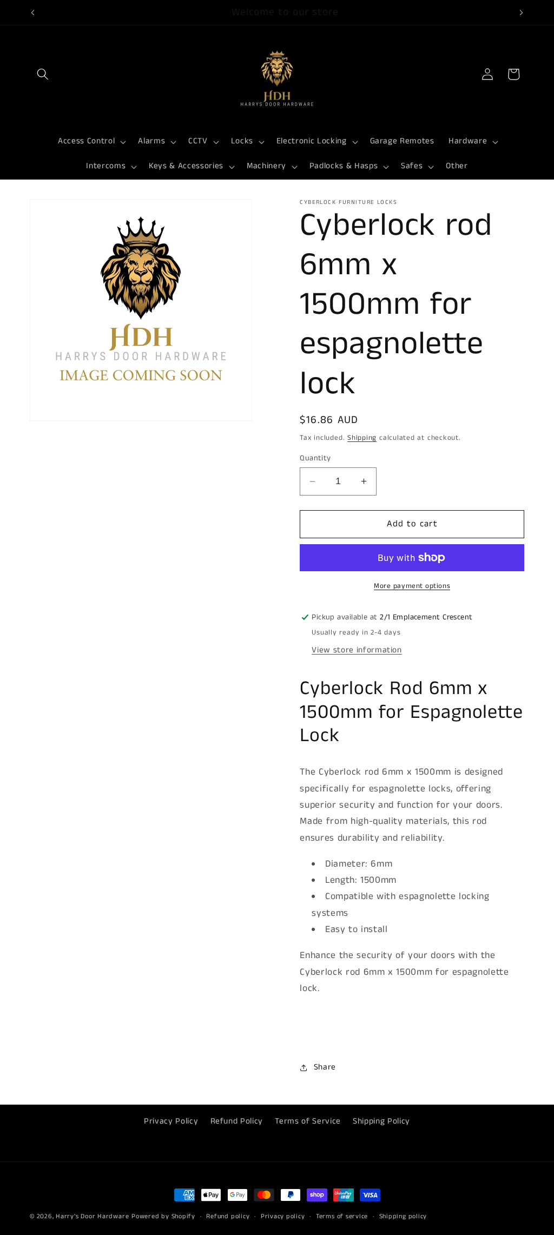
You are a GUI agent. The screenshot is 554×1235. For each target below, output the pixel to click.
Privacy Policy (171, 1121)
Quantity (315, 458)
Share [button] (325, 1067)
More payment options (412, 586)
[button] (43, 74)
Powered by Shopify (163, 1216)
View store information (357, 650)
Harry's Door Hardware (92, 1216)
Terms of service (342, 1216)
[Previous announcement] (33, 12)
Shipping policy (403, 1216)
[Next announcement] (521, 12)
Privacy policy (283, 1216)
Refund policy (227, 1216)
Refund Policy (236, 1121)
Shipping (362, 438)
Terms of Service (308, 1121)
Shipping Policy (381, 1121)
